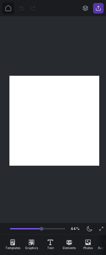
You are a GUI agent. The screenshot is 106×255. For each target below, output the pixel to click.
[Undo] (21, 8)
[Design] (85, 8)
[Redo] (33, 8)
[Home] (8, 8)
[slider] (41, 229)
